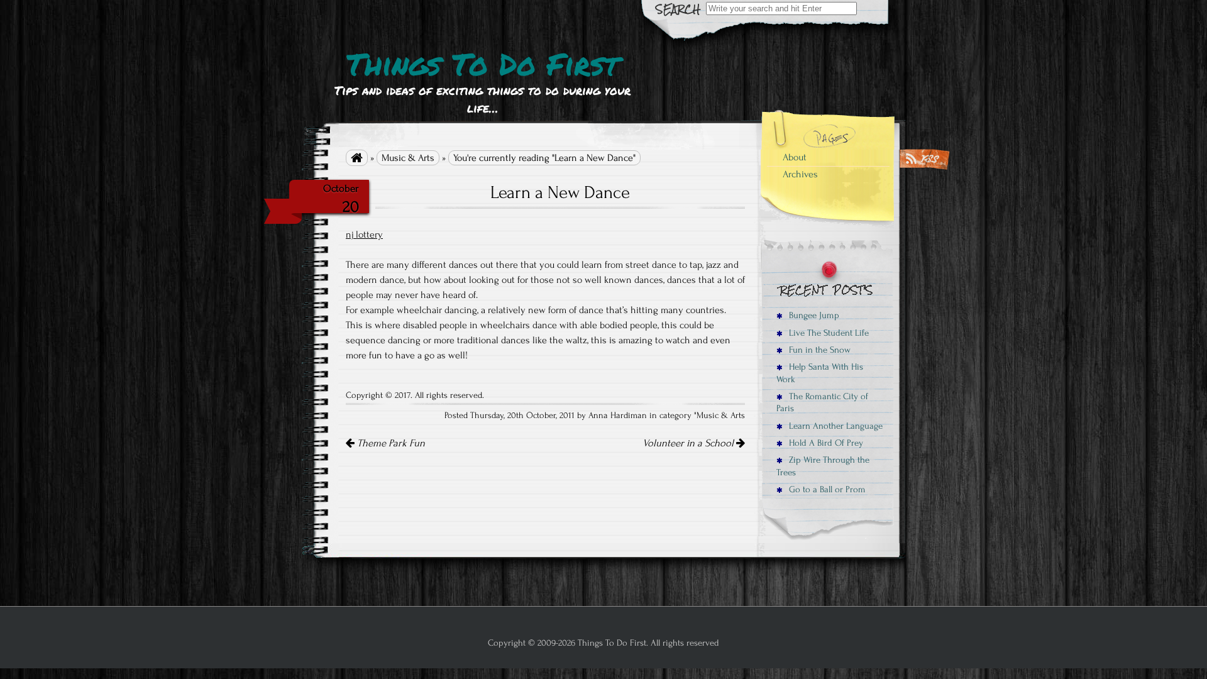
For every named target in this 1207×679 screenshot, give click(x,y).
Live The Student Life (827, 333)
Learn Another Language (834, 426)
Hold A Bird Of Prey (824, 443)
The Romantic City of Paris (822, 402)
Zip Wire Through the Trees (822, 466)
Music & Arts (408, 157)
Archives (800, 174)
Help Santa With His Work (819, 373)
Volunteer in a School (689, 443)
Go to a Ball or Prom (826, 489)
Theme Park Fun (390, 443)
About (795, 157)
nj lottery (364, 234)
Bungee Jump (812, 315)
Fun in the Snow (818, 350)
